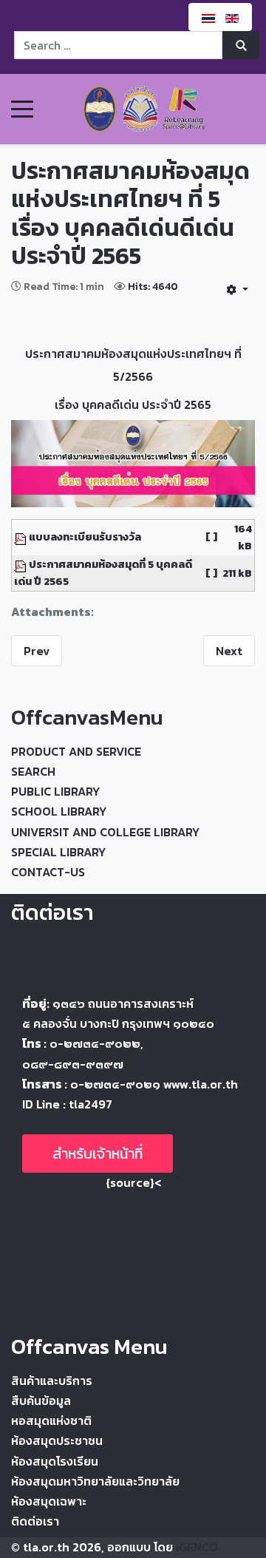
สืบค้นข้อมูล (41, 1400)
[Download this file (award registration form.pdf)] (21, 537)
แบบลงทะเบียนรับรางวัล (85, 537)
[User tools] (237, 289)
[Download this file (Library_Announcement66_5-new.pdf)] (21, 564)
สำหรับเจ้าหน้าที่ (97, 1153)
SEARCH (33, 771)
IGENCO (197, 1547)
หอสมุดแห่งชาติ (51, 1420)
